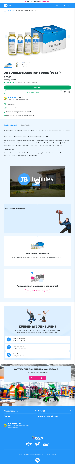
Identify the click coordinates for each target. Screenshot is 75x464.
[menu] (10, 5)
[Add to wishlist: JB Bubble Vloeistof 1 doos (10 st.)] (69, 92)
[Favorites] (65, 5)
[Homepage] (6, 5)
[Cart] (69, 5)
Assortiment (11, 10)
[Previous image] (6, 36)
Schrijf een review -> (13, 427)
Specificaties (25, 125)
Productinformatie (10, 125)
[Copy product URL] (65, 92)
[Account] (61, 5)
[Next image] (69, 36)
